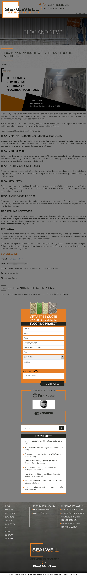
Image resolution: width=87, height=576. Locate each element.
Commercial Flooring (11, 273)
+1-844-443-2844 (17, 258)
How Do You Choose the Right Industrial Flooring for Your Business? (44, 488)
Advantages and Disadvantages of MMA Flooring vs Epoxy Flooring (44, 455)
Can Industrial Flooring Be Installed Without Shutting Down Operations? (41, 461)
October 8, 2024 (7, 64)
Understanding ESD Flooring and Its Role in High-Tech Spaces (28, 288)
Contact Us (52, 384)
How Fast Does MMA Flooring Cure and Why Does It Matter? (44, 448)
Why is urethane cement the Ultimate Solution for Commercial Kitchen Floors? (35, 294)
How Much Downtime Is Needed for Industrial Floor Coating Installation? (44, 481)
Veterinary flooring (10, 278)
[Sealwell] (44, 549)
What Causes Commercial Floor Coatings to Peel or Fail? (43, 441)
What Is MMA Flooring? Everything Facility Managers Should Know (40, 468)
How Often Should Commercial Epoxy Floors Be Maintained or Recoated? (42, 475)
